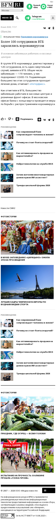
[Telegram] (49, 28)
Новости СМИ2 (8, 208)
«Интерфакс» (37, 83)
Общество (6, 31)
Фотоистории (8, 216)
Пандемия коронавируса (34, 36)
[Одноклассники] (53, 28)
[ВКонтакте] (45, 28)
